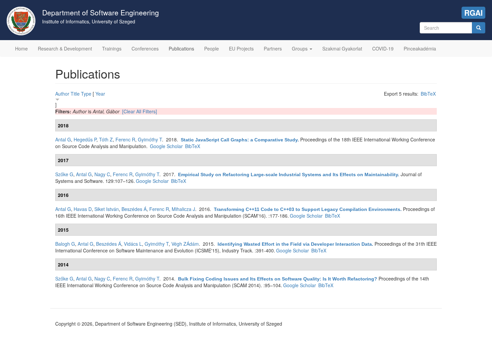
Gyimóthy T (150, 139)
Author (62, 93)
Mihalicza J (183, 209)
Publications (181, 48)
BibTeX (428, 93)
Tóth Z (106, 139)
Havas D (83, 209)
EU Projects (241, 48)
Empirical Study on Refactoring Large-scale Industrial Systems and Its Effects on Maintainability (288, 174)
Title (75, 93)
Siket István (106, 209)
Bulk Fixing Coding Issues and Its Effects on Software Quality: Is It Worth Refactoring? (277, 278)
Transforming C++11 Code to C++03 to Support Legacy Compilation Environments (307, 209)
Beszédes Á (134, 209)
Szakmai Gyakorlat (342, 48)
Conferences (145, 48)
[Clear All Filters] (139, 111)
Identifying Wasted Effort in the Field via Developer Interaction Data (295, 244)
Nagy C (102, 174)
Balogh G (65, 243)
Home (21, 48)
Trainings (111, 48)
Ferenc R (125, 139)
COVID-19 (383, 48)
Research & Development (65, 48)
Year (100, 93)
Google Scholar (166, 146)
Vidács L (133, 243)
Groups (300, 48)
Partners (273, 48)
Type (86, 93)
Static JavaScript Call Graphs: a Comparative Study (239, 139)
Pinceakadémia (420, 48)
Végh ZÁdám (185, 243)
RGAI (473, 12)
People (211, 48)
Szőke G (64, 174)
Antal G (63, 139)
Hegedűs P (85, 139)
